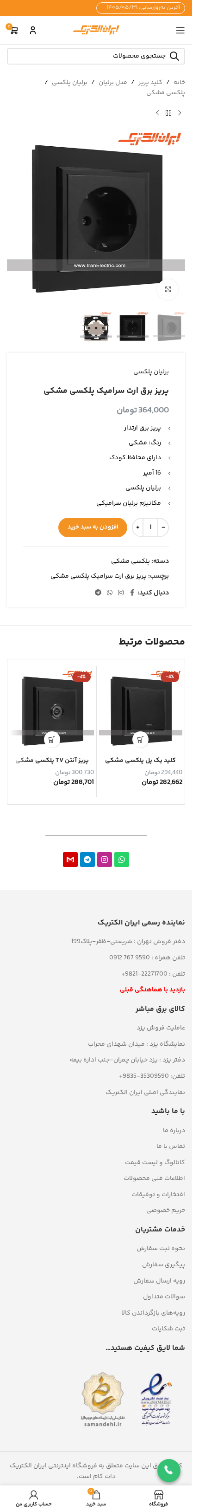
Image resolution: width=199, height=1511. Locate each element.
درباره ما (174, 1131)
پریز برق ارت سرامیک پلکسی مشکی (98, 576)
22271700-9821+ (144, 974)
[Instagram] (104, 859)
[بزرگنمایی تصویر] (167, 289)
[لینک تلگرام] (98, 593)
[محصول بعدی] (157, 113)
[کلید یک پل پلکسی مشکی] (141, 711)
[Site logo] (96, 30)
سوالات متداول (164, 1297)
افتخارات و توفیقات (158, 1195)
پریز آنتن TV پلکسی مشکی (52, 761)
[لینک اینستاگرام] (120, 593)
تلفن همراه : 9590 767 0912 (147, 958)
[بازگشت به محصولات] (168, 113)
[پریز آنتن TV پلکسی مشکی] (52, 711)
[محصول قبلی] (179, 113)
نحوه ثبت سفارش (161, 1249)
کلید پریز (150, 83)
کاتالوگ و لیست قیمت (155, 1163)
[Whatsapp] (121, 859)
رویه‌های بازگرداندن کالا (153, 1313)
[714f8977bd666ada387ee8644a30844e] (70, 859)
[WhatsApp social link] (109, 593)
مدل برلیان (113, 83)
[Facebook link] (131, 593)
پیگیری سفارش (163, 1265)
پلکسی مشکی (165, 93)
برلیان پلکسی (69, 83)
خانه (179, 83)
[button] (140, 739)
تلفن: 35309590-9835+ (152, 1076)
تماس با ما (170, 1146)
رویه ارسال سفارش (159, 1281)
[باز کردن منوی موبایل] (180, 30)
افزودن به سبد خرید (93, 527)
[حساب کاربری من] (33, 30)
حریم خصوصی (165, 1210)
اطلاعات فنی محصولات (154, 1178)
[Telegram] (87, 859)
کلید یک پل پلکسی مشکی (140, 761)
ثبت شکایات (168, 1329)
